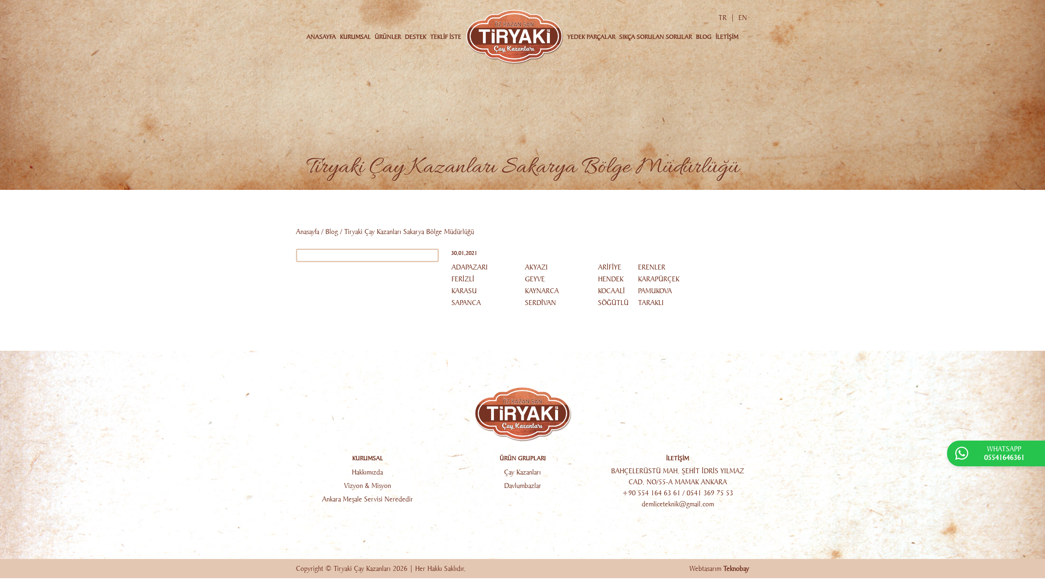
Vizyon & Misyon (367, 485)
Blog (331, 231)
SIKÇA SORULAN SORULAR (655, 37)
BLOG (703, 37)
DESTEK (415, 37)
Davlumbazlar (522, 485)
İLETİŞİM (727, 37)
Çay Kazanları (522, 472)
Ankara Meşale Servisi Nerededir (367, 499)
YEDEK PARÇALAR (591, 37)
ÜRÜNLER (388, 37)
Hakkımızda (367, 472)
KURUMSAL (355, 37)
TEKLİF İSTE (445, 37)
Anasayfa (307, 231)
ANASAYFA (321, 37)
